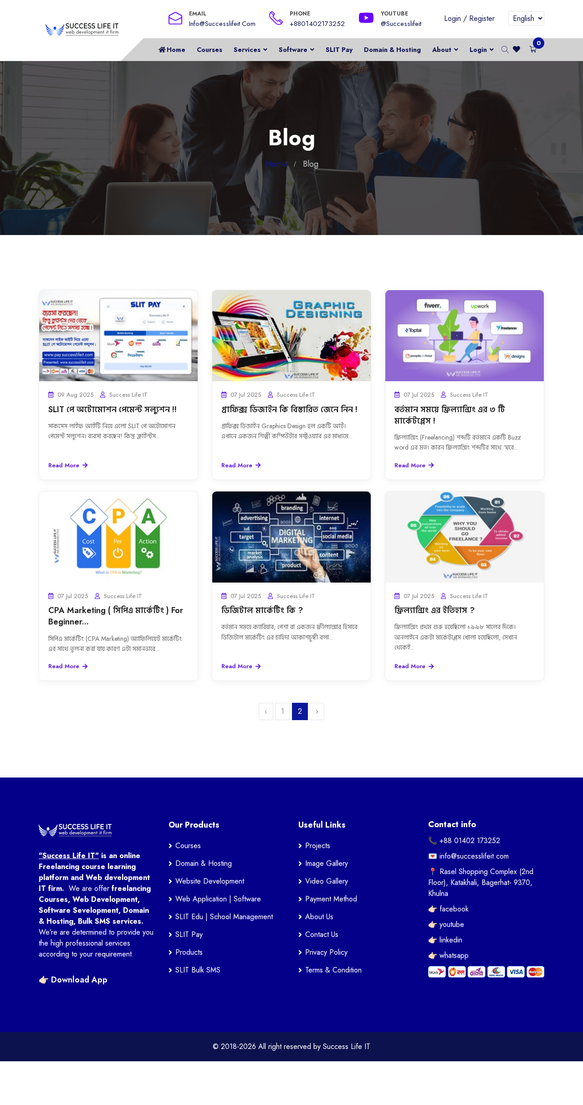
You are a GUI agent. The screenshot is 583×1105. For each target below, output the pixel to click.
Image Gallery (326, 863)
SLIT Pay (339, 49)
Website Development (209, 881)
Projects (317, 845)
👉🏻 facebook (448, 909)
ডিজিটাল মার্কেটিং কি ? (262, 610)
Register (482, 18)
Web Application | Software (218, 899)
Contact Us (321, 934)
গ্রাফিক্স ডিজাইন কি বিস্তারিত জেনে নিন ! (289, 409)
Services (247, 49)
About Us (319, 916)
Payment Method (331, 899)
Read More (63, 465)
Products (189, 952)
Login (452, 18)
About (441, 49)
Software (293, 49)
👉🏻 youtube (446, 924)
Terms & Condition (333, 970)
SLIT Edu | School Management (224, 916)
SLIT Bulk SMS (197, 970)
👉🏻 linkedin (445, 940)
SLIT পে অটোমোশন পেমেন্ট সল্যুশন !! (112, 409)
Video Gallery (326, 881)
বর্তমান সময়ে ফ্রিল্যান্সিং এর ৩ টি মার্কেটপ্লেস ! (449, 415)
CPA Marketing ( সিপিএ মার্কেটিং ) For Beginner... (115, 616)
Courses (209, 49)
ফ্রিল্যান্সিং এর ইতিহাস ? (434, 610)
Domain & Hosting (392, 49)
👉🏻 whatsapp (448, 955)
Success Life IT (346, 1046)
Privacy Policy (326, 952)
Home (176, 49)
